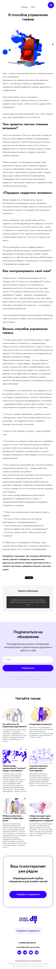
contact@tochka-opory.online (28, 947)
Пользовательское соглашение (28, 961)
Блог (33, 7)
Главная (24, 7)
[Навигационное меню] (50, 5)
